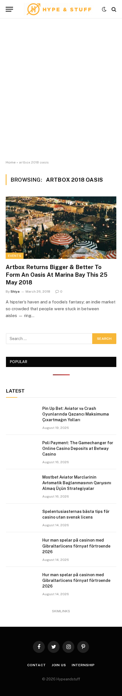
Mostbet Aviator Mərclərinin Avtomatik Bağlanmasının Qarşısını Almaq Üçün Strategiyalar (76, 483)
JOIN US (59, 665)
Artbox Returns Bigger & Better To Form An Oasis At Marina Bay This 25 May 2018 (57, 275)
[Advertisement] (61, 89)
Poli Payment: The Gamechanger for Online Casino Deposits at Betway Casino (77, 448)
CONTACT (36, 665)
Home (11, 162)
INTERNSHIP (83, 665)
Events (14, 255)
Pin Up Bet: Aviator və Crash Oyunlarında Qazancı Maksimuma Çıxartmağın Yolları (75, 414)
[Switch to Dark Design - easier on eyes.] (104, 9)
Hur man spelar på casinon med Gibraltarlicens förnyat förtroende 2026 (76, 546)
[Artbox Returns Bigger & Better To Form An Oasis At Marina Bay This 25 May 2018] (61, 227)
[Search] (113, 9)
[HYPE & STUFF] (59, 9)
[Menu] (9, 9)
